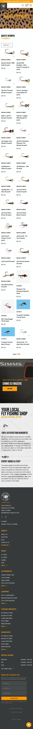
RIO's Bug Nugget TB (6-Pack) (7, 320)
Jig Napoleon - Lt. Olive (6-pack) (7, 191)
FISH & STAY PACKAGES (8, 583)
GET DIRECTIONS (6, 669)
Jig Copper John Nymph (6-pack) (6, 142)
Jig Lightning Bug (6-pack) (7, 286)
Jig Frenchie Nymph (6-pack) (22, 262)
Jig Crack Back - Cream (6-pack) (21, 191)
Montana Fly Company (6, 59)
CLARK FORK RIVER (6, 641)
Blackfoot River (6, 615)
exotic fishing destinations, (15, 476)
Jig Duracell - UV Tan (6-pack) (21, 237)
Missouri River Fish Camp (9, 598)
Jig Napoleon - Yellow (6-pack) (6, 167)
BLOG (2, 539)
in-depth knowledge (20, 474)
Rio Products (19, 286)
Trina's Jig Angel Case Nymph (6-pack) (21, 93)
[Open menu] (31, 5)
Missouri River (5, 623)
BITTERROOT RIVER (7, 636)
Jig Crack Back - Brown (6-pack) (6, 214)
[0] (26, 5)
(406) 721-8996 (5, 510)
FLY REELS (4, 557)
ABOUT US (4, 534)
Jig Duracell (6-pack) (8, 261)
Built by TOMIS (16, 719)
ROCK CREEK (5, 644)
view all (3, 586)
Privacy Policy (9, 702)
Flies (2, 562)
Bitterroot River (7, 613)
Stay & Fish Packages (8, 600)
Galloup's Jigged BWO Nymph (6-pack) (21, 118)
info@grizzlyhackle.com (10, 513)
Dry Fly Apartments (7, 595)
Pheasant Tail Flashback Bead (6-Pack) (22, 291)
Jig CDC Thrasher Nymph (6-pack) (7, 91)
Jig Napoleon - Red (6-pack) (22, 167)
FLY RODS (4, 554)
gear (26, 476)
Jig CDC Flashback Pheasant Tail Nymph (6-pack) (22, 143)
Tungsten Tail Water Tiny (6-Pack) (23, 316)
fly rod (18, 445)
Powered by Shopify (16, 712)
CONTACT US (5, 542)
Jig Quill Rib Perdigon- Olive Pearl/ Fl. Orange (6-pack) (22, 66)
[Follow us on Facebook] (2, 517)
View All (3, 565)
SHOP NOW (9, 389)
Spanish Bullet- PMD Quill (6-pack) (8, 64)
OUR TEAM (4, 537)
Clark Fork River (6, 618)
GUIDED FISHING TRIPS (7, 575)
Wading (3, 560)
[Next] (19, 354)
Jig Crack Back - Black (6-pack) (21, 214)
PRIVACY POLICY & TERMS (9, 524)
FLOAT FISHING (5, 577)
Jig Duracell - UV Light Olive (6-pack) (22, 343)
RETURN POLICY (4, 545)
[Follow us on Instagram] (6, 517)
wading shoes (8, 445)
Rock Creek (5, 621)
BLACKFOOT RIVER (6, 638)
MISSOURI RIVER (5, 646)
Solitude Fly (19, 312)
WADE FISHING (5, 580)
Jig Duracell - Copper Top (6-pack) (6, 238)
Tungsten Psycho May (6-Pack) (7, 343)
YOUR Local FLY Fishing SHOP (14, 412)
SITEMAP (4, 521)
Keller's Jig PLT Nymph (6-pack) (6, 117)
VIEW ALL (3, 603)
